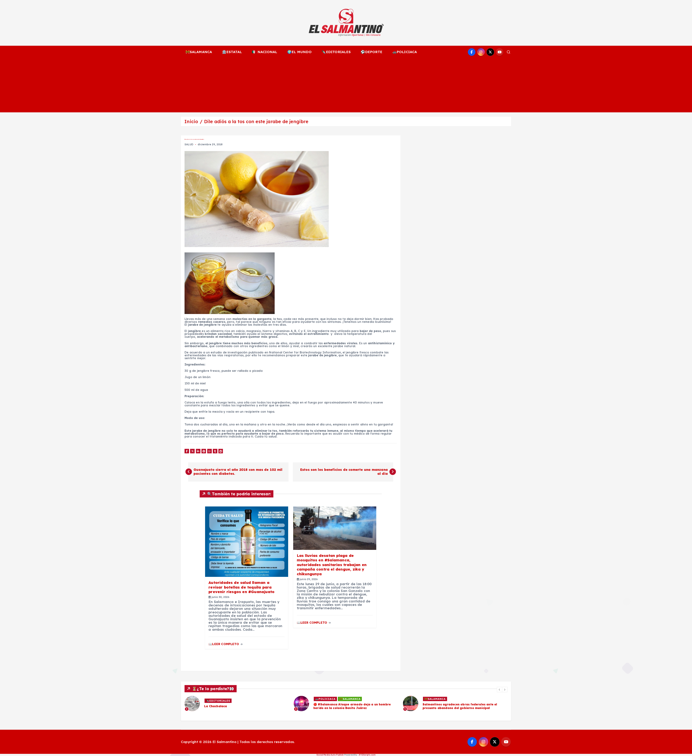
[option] (237, 703)
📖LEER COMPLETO (224, 644)
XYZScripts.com (367, 754)
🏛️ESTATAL (232, 52)
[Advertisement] (346, 85)
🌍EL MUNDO (299, 52)
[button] (499, 689)
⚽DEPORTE (371, 52)
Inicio (191, 121)
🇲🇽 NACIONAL (264, 52)
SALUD (189, 144)
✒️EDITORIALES (336, 52)
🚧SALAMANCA (198, 52)
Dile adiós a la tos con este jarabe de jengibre (256, 121)
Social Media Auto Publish (330, 754)
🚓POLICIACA (404, 52)
